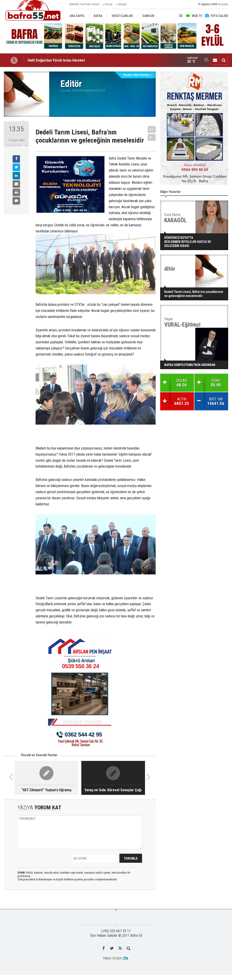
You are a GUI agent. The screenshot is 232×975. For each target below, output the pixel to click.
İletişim (122, 4)
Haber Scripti (112, 958)
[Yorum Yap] (16, 200)
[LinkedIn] (16, 175)
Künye (109, 4)
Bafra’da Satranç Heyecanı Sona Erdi (56, 60)
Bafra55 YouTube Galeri (84, 4)
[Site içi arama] (223, 60)
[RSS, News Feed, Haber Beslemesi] (120, 948)
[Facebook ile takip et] (103, 948)
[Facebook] (16, 158)
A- (152, 137)
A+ (151, 129)
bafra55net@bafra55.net (88, 90)
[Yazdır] (16, 192)
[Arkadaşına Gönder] (16, 184)
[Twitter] (16, 167)
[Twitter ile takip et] (112, 948)
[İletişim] (215, 60)
